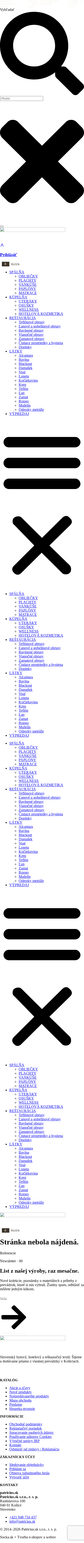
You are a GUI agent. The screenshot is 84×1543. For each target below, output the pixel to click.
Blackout (25, 364)
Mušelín (25, 405)
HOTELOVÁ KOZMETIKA (41, 314)
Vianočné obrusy (31, 335)
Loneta (24, 376)
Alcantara (26, 355)
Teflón (23, 389)
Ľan (21, 393)
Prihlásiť (8, 254)
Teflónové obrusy (32, 322)
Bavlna (24, 360)
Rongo (24, 401)
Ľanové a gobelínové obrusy (40, 326)
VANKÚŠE (28, 285)
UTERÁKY (28, 301)
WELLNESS (28, 310)
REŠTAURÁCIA (22, 318)
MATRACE (28, 293)
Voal (22, 372)
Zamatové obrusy (31, 339)
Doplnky (25, 347)
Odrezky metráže (31, 409)
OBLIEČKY (28, 276)
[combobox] (21, 98)
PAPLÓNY (27, 289)
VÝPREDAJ (19, 414)
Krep (22, 385)
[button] (42, 504)
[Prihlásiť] (2, 246)
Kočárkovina (28, 380)
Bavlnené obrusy (31, 330)
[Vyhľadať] (2, 226)
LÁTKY (15, 351)
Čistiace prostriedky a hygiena (41, 343)
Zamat (23, 397)
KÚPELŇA (18, 297)
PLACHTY (27, 280)
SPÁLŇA (16, 272)
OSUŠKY (26, 305)
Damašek (25, 368)
